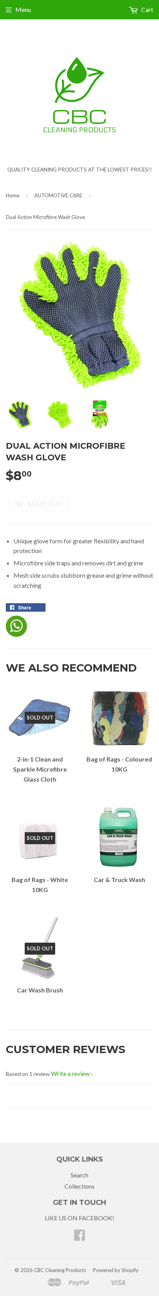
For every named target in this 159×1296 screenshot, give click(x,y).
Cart (146, 9)
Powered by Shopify (116, 1270)
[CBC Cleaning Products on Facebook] (79, 1237)
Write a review (70, 1073)
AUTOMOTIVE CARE (58, 195)
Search (79, 1175)
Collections (79, 1186)
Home (12, 195)
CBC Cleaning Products (60, 1270)
